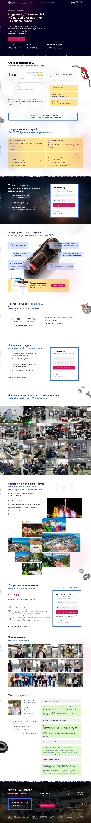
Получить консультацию (47, 805)
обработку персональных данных (69, 209)
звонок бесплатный (79, 1)
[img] (64, 508)
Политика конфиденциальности (76, 809)
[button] (25, 82)
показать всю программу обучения (24, 325)
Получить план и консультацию (64, 205)
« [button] (67, 587)
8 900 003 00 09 (77, 3)
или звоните (56, 211)
